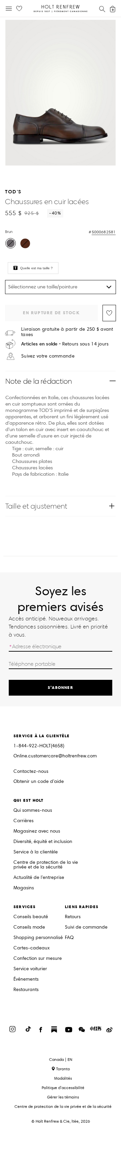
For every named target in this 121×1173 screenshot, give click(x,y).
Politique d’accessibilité (63, 1087)
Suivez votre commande (48, 356)
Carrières (23, 821)
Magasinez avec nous (36, 831)
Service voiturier (30, 969)
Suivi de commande (86, 927)
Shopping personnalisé (38, 937)
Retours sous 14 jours (65, 344)
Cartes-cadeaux (31, 948)
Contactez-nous (30, 771)
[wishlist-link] (19, 9)
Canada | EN (60, 1060)
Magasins (23, 888)
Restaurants (26, 989)
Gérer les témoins (63, 1096)
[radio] (10, 243)
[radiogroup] (59, 244)
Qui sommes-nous (32, 810)
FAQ (69, 937)
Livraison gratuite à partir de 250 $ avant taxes (67, 332)
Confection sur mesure (37, 958)
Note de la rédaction (38, 381)
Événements (26, 979)
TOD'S (13, 191)
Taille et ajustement (36, 506)
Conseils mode (29, 927)
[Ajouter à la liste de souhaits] (109, 313)
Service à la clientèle (35, 852)
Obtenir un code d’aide (38, 781)
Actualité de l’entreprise (38, 877)
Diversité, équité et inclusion (42, 841)
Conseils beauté (30, 917)
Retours (73, 917)
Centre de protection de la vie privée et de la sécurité (45, 865)
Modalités (63, 1078)
